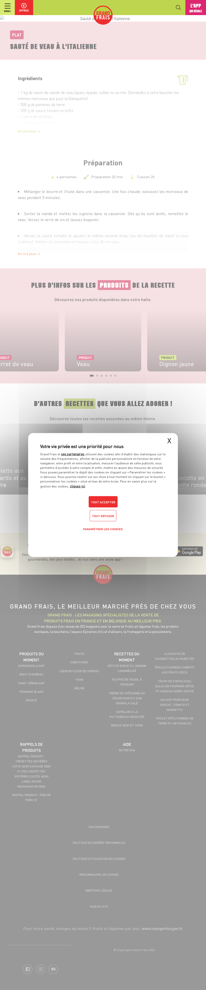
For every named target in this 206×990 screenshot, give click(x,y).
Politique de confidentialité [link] (103, 540)
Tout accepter (103, 502)
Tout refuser (103, 516)
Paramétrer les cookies (103, 529)
